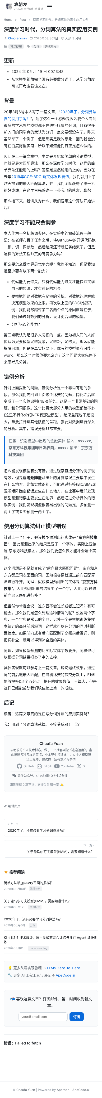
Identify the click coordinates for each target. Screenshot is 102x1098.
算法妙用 (16, 46)
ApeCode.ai (65, 975)
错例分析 (14, 377)
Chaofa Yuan (17, 38)
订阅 (76, 1017)
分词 (36, 46)
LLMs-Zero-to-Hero (63, 968)
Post (22, 19)
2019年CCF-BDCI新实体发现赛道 (40, 176)
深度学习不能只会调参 (30, 222)
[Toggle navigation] (49, 6)
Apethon (63, 1090)
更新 (9, 60)
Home (8, 19)
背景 (9, 101)
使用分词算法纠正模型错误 (35, 526)
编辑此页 (14, 806)
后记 (9, 703)
